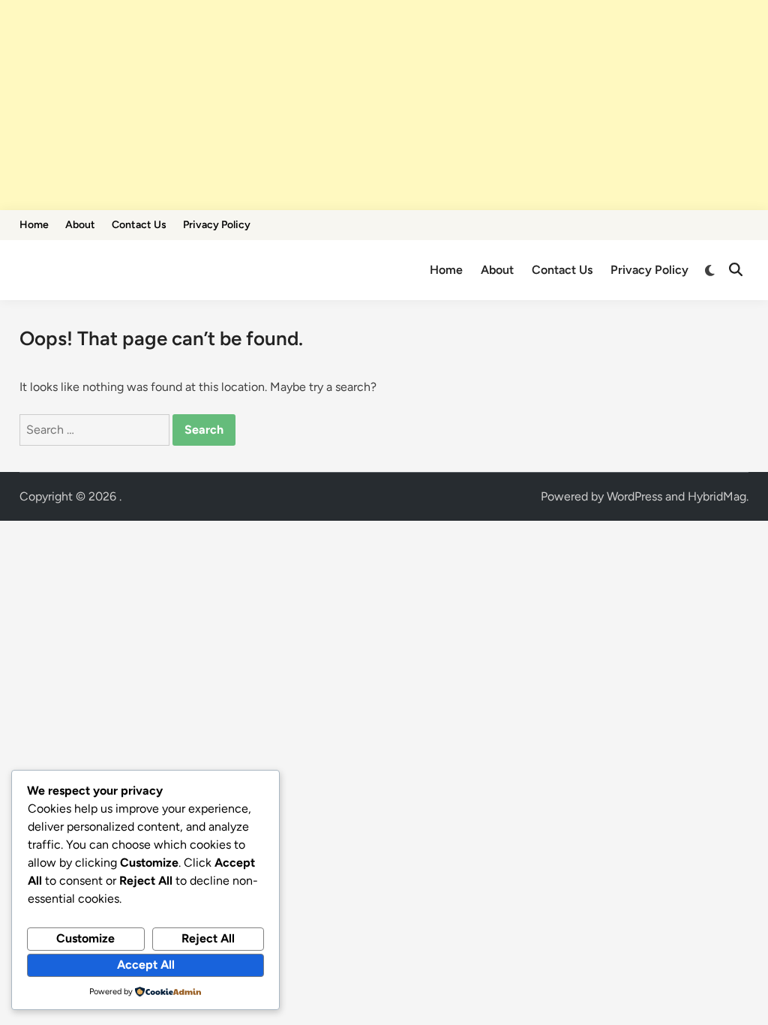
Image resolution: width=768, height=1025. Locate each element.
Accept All (146, 964)
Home (34, 224)
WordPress (634, 496)
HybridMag (717, 496)
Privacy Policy (216, 224)
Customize (85, 938)
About (80, 224)
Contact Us (139, 224)
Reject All (208, 938)
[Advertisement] (384, 105)
